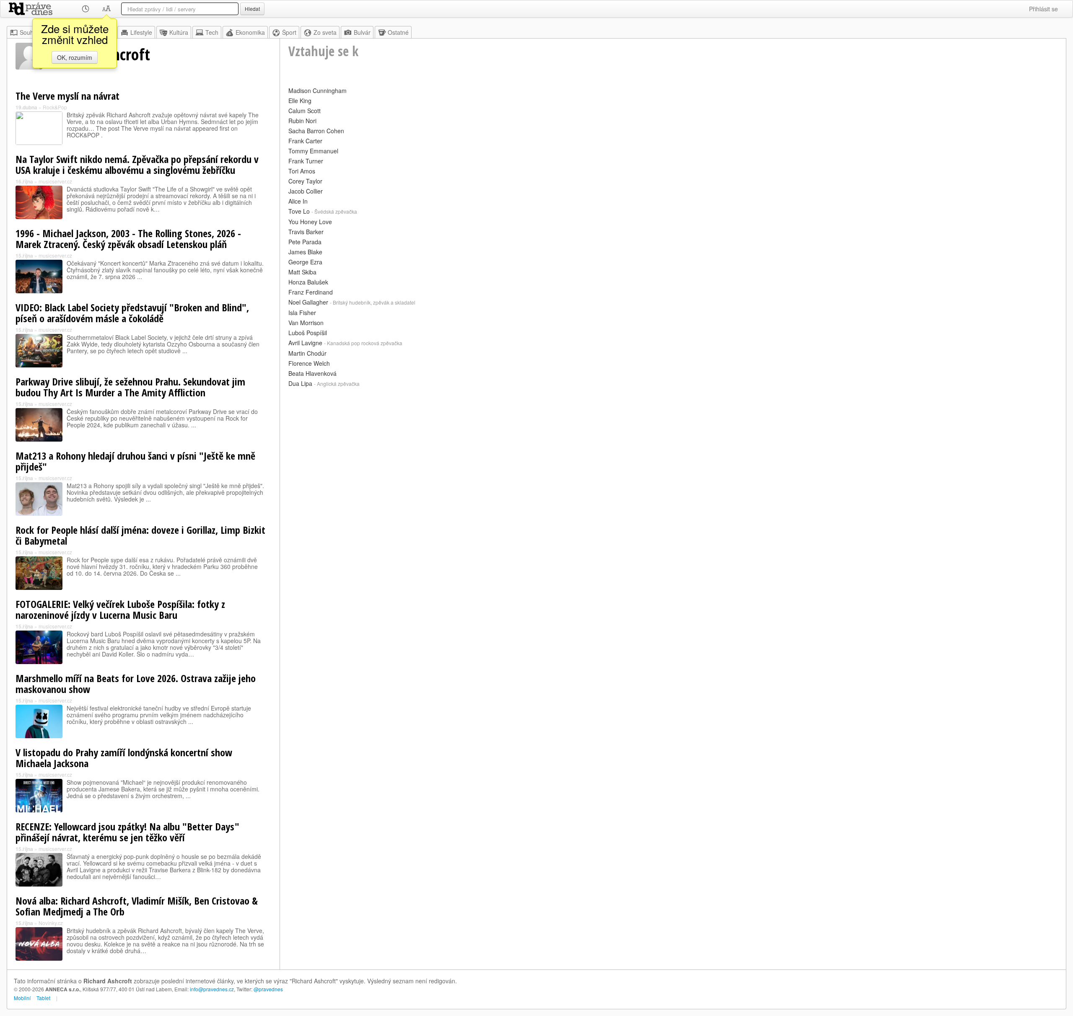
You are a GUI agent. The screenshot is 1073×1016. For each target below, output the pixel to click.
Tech (211, 32)
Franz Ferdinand (310, 292)
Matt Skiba (302, 272)
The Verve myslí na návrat (67, 96)
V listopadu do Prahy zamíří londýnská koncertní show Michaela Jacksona (124, 757)
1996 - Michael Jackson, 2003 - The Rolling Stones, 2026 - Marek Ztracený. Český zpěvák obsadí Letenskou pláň (128, 238)
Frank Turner (305, 161)
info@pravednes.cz (212, 989)
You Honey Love (310, 221)
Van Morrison (306, 322)
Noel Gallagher (308, 302)
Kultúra (178, 32)
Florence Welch (309, 363)
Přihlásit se (1043, 9)
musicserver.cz (55, 181)
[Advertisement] (539, 448)
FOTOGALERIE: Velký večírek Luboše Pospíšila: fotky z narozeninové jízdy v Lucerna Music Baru (120, 609)
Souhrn (29, 32)
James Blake (305, 252)
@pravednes (268, 989)
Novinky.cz (51, 922)
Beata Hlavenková (312, 373)
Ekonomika (250, 32)
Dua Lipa (300, 383)
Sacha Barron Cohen (316, 131)
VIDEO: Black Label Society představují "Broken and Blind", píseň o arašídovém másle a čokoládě (132, 312)
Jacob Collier (305, 191)
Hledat (252, 8)
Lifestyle (141, 32)
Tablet (43, 997)
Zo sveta (325, 32)
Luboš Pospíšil (307, 332)
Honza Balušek (308, 282)
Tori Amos (301, 171)
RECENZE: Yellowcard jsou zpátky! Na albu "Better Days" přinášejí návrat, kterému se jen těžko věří (127, 832)
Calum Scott (304, 110)
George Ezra (305, 262)
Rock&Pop (55, 107)
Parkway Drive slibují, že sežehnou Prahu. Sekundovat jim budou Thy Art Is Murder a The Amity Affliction (130, 387)
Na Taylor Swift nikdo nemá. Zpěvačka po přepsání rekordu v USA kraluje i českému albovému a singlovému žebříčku (137, 164)
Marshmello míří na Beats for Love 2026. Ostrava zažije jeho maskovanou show (136, 683)
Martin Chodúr (307, 353)
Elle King (299, 100)
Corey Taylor (305, 181)
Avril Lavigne (305, 343)
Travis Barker (306, 232)
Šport (289, 32)
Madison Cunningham (317, 90)
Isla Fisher (302, 312)
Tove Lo (299, 211)
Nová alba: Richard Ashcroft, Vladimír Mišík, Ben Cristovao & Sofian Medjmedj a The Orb (137, 906)
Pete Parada (304, 242)
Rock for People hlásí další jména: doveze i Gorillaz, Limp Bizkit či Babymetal (140, 535)
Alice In (298, 201)
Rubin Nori (302, 120)
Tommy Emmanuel (313, 151)
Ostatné (398, 32)
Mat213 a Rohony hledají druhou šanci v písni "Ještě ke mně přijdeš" (135, 461)
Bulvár (362, 32)
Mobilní (22, 997)
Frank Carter (305, 141)
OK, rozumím (74, 57)
